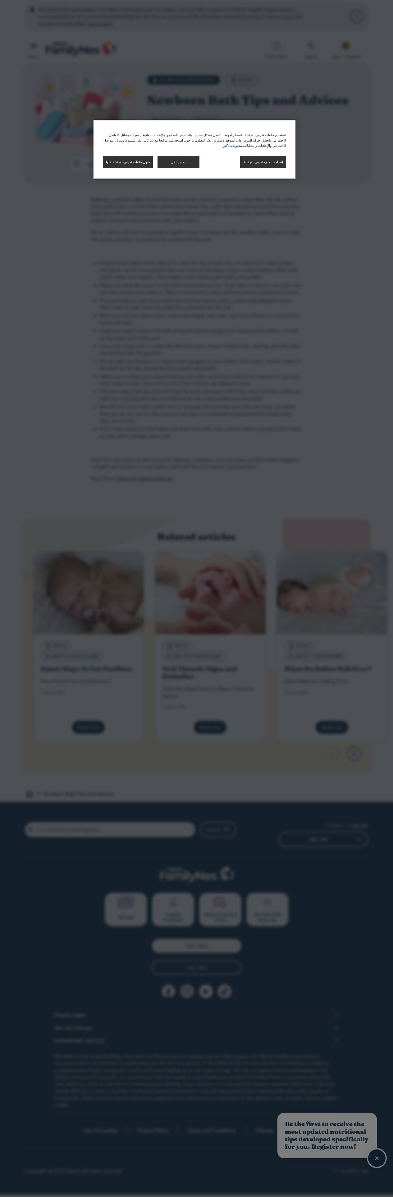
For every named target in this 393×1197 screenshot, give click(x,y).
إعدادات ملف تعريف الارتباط (263, 162)
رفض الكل (178, 162)
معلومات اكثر (232, 145)
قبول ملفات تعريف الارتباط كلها (128, 162)
